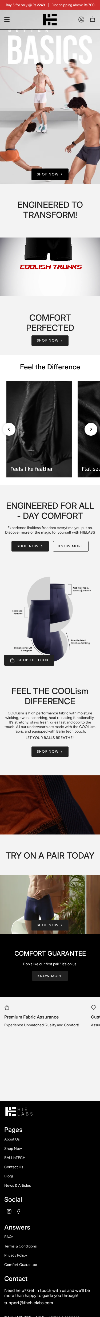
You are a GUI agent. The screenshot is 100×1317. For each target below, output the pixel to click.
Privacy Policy (15, 1255)
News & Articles (17, 1185)
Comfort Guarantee (20, 1264)
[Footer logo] (19, 1111)
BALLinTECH (15, 1157)
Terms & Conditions (20, 1246)
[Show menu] (7, 20)
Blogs (9, 1176)
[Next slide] (91, 429)
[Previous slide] (9, 429)
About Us (12, 1139)
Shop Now (13, 1148)
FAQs (9, 1237)
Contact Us (13, 1167)
